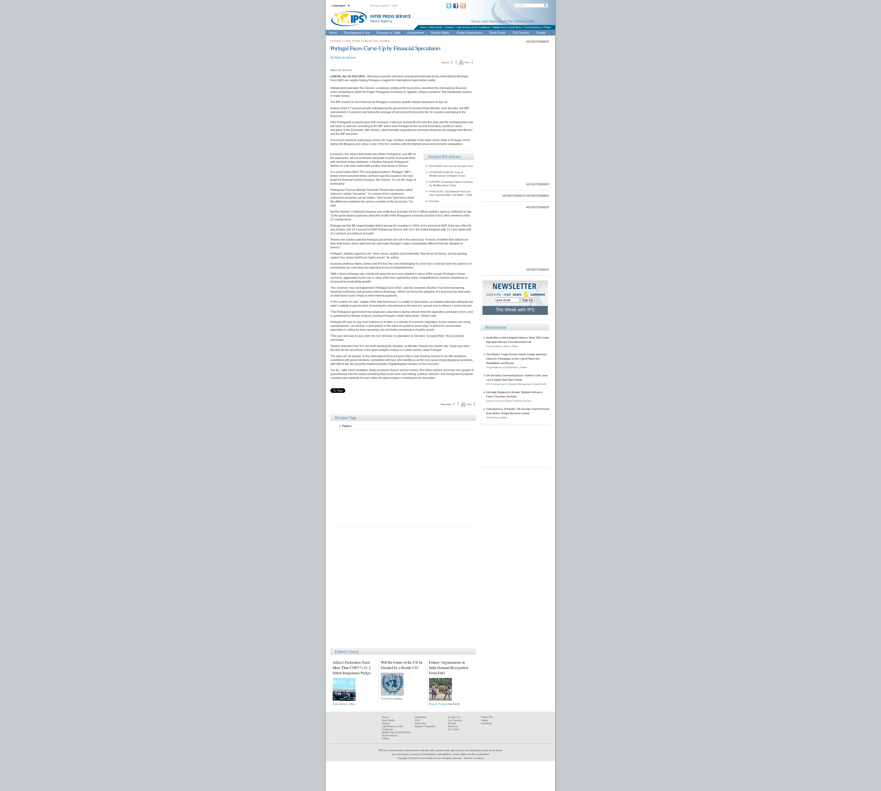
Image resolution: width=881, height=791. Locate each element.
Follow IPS (487, 717)
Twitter (484, 720)
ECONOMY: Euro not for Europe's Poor (451, 166)
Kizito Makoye (340, 704)
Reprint (445, 62)
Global (547, 27)
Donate (452, 723)
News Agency (381, 21)
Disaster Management (520, 384)
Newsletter (421, 717)
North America (533, 27)
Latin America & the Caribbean (473, 27)
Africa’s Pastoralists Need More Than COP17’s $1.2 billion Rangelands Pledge (352, 667)
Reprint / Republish (425, 726)
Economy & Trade (388, 32)
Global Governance (469, 32)
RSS (417, 720)
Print (467, 62)
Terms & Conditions (474, 758)
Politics (347, 426)
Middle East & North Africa (507, 27)
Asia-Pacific (435, 27)
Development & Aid (356, 32)
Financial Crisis (369, 40)
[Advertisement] (403, 478)
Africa (423, 27)
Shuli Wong (492, 417)
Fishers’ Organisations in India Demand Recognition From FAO (448, 667)
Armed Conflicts (513, 401)
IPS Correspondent (496, 384)
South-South (497, 32)
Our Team (453, 729)
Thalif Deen (387, 698)
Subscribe (420, 723)
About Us (453, 726)
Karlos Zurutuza (494, 401)
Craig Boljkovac (494, 367)
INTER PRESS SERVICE (390, 16)
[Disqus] (403, 589)
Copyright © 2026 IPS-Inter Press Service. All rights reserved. (429, 758)
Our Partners (455, 720)
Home (333, 32)
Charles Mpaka (494, 346)
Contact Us (454, 717)
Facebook (486, 723)
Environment (415, 32)
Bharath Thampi (437, 704)
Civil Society (520, 32)
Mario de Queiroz (345, 57)
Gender (541, 32)
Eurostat (434, 201)
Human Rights (440, 32)
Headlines (385, 40)
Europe (449, 27)
